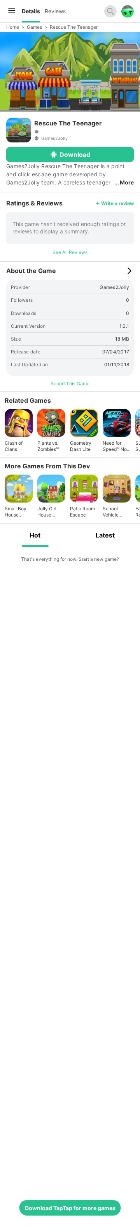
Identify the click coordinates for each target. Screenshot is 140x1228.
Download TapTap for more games (70, 1208)
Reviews (55, 11)
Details (31, 11)
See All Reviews (70, 252)
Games (34, 27)
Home (12, 27)
